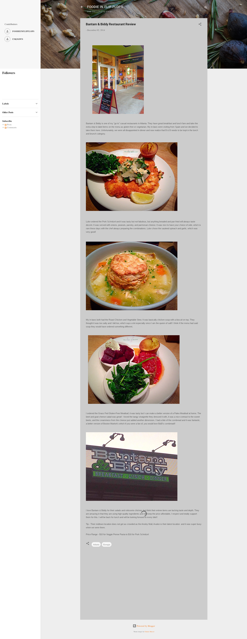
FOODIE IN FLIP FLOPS (105, 7)
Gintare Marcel (149, 632)
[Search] (205, 7)
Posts (9, 124)
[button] (200, 24)
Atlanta (96, 544)
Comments (11, 127)
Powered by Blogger (145, 625)
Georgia (106, 544)
